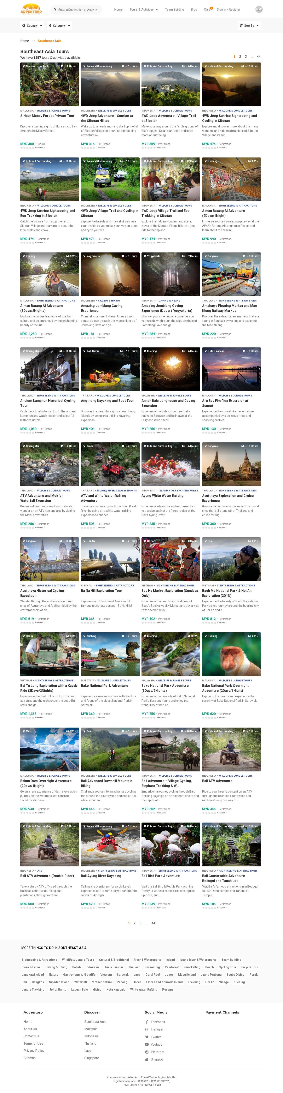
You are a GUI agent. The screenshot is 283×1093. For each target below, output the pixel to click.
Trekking (194, 982)
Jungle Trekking (33, 989)
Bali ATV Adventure (217, 781)
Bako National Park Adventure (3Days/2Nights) (165, 688)
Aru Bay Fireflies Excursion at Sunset (225, 403)
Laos (137, 974)
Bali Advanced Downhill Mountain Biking (106, 783)
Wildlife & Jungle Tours (53, 110)
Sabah (76, 967)
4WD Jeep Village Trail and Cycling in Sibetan (109, 213)
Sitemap (30, 1058)
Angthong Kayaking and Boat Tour (107, 401)
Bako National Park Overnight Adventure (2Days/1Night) (225, 688)
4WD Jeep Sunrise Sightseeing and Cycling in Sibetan (229, 118)
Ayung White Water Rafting (163, 496)
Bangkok (38, 982)
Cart (208, 9)
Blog (194, 9)
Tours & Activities (142, 9)
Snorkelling (192, 967)
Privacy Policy (34, 1051)
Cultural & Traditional (114, 959)
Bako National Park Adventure (104, 686)
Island (170, 959)
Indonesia (88, 110)
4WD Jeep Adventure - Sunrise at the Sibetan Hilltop (107, 118)
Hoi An (209, 982)
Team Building (174, 9)
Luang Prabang (211, 974)
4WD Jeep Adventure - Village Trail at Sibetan (169, 118)
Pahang (122, 982)
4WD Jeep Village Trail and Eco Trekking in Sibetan (166, 213)
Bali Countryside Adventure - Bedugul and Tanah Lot (224, 878)
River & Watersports (147, 959)
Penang (167, 989)
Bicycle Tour (250, 967)
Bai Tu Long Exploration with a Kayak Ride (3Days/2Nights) (48, 688)
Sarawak (123, 974)
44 (259, 57)
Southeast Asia (50, 41)
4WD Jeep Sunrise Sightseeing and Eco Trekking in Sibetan (47, 213)
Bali (24, 982)
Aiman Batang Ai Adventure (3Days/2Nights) (41, 308)
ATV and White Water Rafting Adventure (103, 498)
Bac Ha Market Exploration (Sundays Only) (170, 593)
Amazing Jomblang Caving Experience (101, 308)
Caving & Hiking (109, 300)
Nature (53, 974)
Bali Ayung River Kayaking (101, 876)
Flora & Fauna (31, 967)
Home (118, 9)
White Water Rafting (143, 989)
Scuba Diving (235, 974)
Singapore (91, 1058)
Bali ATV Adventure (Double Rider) (47, 876)
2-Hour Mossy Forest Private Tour (47, 116)
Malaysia (27, 110)
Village (224, 982)
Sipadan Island (59, 982)
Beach (209, 967)
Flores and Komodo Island (164, 982)
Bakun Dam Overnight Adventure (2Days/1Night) (46, 783)
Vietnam (86, 585)
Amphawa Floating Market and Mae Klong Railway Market (229, 308)
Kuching (239, 982)
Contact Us (31, 1036)
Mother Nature (102, 982)
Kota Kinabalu (115, 989)
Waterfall (80, 982)
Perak (253, 974)
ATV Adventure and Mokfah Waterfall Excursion (41, 498)
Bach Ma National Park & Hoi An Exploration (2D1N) (226, 593)
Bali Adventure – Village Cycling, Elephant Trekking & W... (167, 783)
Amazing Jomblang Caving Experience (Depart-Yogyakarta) (167, 308)
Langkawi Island (33, 974)
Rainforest (172, 967)
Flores (136, 982)
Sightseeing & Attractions (238, 205)
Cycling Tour (227, 967)
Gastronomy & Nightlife (79, 974)
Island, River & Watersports (117, 490)
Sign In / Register (228, 9)
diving (97, 989)
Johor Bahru (57, 989)
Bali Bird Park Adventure (161, 876)
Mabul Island (187, 974)
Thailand (208, 300)
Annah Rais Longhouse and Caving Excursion (168, 403)
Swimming (152, 967)
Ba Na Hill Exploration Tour (101, 591)
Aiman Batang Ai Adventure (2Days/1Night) (223, 213)
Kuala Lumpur (113, 967)
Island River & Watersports (198, 959)
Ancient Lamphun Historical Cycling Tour (47, 403)
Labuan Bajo (79, 989)
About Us (30, 1029)
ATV (39, 870)
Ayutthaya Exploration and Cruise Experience (228, 498)
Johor (169, 974)
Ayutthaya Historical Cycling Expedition (42, 593)
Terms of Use (33, 1043)
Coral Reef (152, 974)
